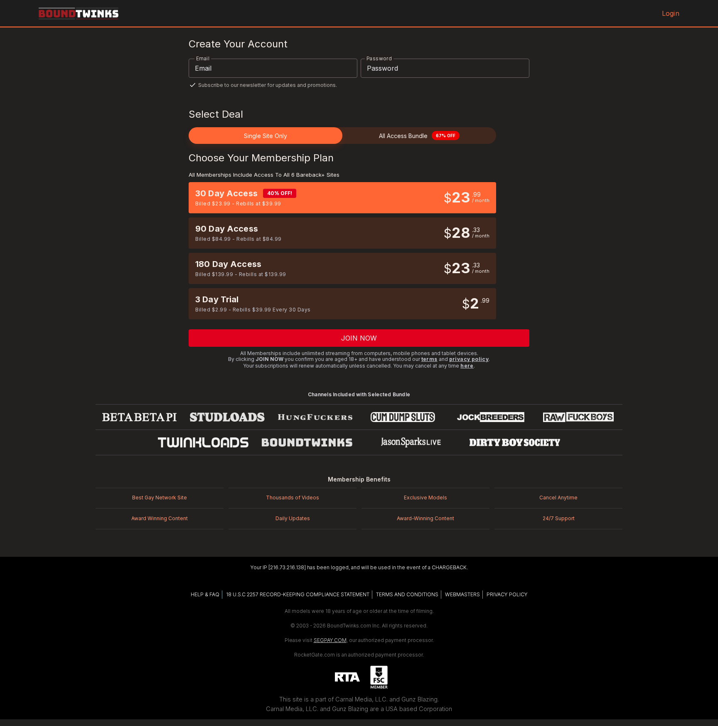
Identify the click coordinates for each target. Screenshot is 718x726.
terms (429, 359)
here (467, 366)
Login (670, 13)
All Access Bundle (417, 135)
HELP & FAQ (205, 594)
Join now (359, 338)
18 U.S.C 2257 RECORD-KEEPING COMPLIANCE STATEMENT (297, 594)
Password (379, 58)
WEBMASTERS (462, 594)
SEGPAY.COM (330, 640)
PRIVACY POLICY (507, 594)
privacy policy (469, 359)
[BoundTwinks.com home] (78, 13)
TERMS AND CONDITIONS (407, 594)
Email (202, 58)
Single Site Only (265, 135)
